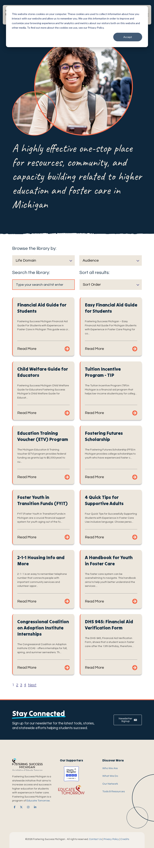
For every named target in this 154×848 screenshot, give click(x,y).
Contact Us (95, 839)
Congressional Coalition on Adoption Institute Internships (43, 628)
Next (32, 685)
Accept (127, 37)
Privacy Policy (111, 839)
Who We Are (110, 768)
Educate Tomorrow (38, 800)
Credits (125, 839)
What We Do (110, 776)
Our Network (110, 783)
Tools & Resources (113, 791)
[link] (13, 807)
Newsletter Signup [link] (125, 720)
